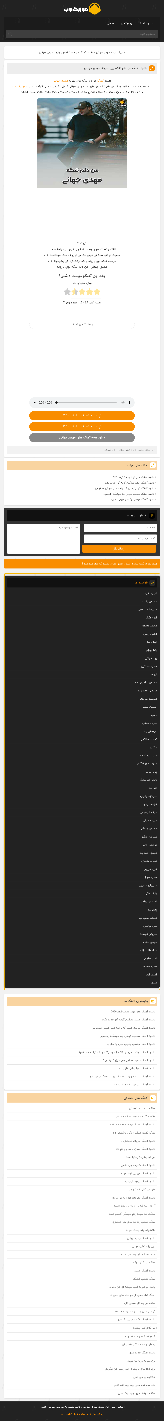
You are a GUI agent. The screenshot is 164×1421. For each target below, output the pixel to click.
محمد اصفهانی (148, 918)
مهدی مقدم (150, 942)
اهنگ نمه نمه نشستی (142, 1108)
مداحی (111, 23)
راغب (154, 715)
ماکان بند (151, 747)
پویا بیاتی (151, 772)
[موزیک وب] (82, 9)
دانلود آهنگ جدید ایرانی (141, 1238)
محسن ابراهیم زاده (146, 682)
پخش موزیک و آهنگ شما (88, 1414)
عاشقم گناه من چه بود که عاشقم (135, 1117)
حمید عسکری (149, 666)
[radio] (97, 292)
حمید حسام (150, 966)
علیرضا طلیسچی (147, 609)
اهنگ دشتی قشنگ (144, 1279)
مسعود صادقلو (148, 699)
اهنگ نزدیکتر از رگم (144, 1262)
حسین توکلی (149, 707)
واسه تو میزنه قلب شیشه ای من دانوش (131, 1287)
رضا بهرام (151, 650)
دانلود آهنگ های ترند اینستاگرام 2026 (133, 477)
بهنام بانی (151, 658)
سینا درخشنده (148, 756)
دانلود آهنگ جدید (144, 1271)
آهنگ (100, 81)
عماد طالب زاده (148, 950)
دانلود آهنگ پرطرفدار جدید (139, 1181)
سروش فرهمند (148, 934)
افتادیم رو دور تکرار (144, 1377)
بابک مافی (151, 893)
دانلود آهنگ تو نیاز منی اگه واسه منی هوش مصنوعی (124, 488)
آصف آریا (151, 975)
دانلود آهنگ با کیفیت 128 (80, 427)
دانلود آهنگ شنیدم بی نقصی (138, 1165)
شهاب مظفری (149, 739)
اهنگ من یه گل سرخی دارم (139, 1303)
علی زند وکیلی (148, 796)
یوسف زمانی (149, 845)
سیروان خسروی (148, 885)
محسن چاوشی (148, 829)
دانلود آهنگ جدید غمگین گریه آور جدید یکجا (129, 483)
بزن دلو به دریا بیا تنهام (141, 1361)
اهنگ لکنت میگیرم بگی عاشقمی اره (134, 1133)
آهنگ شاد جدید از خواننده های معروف (132, 1295)
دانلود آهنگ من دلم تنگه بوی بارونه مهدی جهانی (115, 68)
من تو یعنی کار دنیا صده (140, 1157)
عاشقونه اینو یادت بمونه (140, 1230)
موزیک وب (119, 52)
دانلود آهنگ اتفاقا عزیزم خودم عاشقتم (132, 1125)
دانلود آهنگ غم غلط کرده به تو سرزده (133, 1198)
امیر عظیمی (150, 958)
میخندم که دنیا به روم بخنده (138, 1254)
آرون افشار (151, 618)
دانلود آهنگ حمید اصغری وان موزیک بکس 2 (128, 1060)
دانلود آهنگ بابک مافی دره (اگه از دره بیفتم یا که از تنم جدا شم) (117, 1052)
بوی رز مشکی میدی (143, 1246)
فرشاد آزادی (150, 804)
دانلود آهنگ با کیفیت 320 (80, 416)
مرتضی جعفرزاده (147, 691)
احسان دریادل (149, 901)
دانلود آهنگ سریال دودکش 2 (138, 1141)
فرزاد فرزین (150, 869)
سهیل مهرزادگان (147, 764)
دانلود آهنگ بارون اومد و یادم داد (135, 1149)
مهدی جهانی (103, 52)
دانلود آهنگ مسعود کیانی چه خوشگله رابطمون (128, 494)
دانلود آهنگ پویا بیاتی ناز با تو (137, 1068)
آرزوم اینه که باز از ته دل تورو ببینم (134, 1206)
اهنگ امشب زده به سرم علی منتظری (133, 1222)
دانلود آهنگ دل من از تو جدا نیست (134, 1085)
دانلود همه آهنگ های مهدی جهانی (82, 438)
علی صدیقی (150, 820)
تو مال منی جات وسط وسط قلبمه (135, 1311)
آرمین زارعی (150, 634)
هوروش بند (150, 731)
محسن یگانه (149, 601)
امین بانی (151, 593)
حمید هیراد (150, 877)
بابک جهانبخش (148, 780)
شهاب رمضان (149, 861)
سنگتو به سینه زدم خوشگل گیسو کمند (132, 1214)
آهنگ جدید (144, 450)
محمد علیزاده (149, 626)
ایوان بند (152, 642)
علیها (154, 983)
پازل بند (152, 910)
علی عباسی (150, 926)
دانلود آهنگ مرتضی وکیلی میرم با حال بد (131, 500)
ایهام (154, 674)
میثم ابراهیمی (148, 812)
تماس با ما (66, 1414)
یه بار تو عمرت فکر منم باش (138, 1344)
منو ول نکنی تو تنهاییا (141, 1190)
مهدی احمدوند (148, 853)
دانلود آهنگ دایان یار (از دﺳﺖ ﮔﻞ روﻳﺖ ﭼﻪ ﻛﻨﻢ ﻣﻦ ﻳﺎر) (122, 1077)
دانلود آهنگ (146, 23)
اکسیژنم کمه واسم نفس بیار (138, 1336)
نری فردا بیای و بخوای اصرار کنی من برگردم (130, 1369)
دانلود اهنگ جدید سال (142, 1353)
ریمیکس (126, 23)
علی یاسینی (149, 723)
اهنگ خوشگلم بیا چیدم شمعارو (136, 1393)
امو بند (153, 788)
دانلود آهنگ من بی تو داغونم (138, 1173)
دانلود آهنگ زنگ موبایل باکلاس (136, 1319)
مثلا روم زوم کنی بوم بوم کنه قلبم (134, 1385)
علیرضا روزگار (149, 837)
